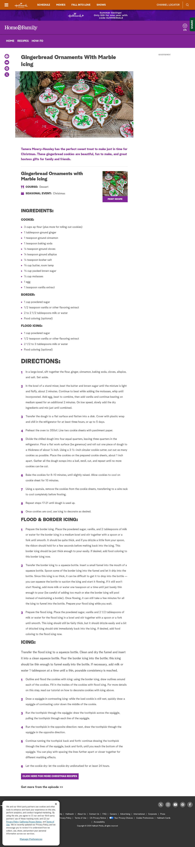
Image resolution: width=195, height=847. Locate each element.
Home (10, 41)
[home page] (21, 5)
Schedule (43, 5)
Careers (113, 814)
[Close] (56, 804)
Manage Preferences (31, 839)
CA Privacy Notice (98, 818)
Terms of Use (80, 818)
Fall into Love (80, 5)
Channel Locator (168, 5)
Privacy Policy (65, 818)
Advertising (125, 814)
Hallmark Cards (163, 818)
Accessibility (99, 822)
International (139, 814)
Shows (101, 5)
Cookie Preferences (145, 818)
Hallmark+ (70, 814)
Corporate (152, 814)
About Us (82, 814)
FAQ (104, 814)
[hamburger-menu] (6, 5)
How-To (37, 41)
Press (162, 814)
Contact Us (94, 814)
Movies (60, 5)
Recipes (23, 41)
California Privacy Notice (31, 822)
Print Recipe (115, 199)
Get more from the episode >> (42, 787)
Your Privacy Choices (123, 818)
